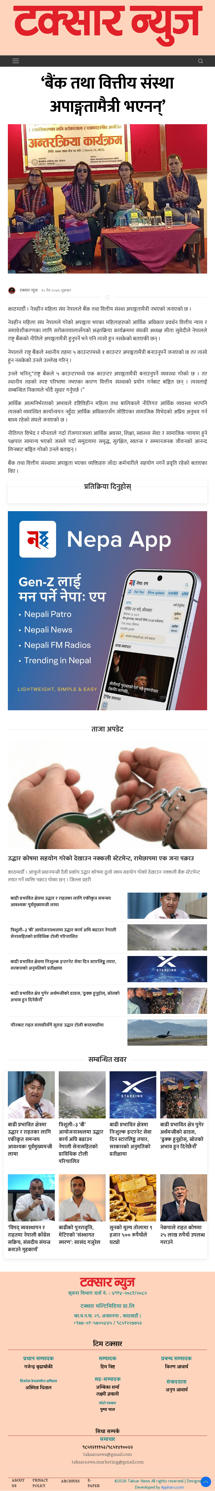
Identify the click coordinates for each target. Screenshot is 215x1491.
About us (18, 1483)
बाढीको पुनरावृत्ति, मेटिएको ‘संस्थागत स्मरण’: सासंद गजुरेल (79, 1235)
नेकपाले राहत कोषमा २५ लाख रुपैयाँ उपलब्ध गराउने (182, 1235)
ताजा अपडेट (107, 729)
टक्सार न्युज (28, 290)
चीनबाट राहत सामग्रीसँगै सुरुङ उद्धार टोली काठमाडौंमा (57, 1025)
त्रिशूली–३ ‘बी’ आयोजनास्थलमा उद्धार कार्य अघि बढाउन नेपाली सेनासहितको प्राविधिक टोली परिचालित (63, 933)
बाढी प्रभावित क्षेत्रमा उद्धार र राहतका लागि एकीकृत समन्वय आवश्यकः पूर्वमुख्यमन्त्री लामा (60, 901)
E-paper (94, 1483)
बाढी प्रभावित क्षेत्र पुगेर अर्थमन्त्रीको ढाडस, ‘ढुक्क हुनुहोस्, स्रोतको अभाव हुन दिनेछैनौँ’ (65, 997)
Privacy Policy (40, 1483)
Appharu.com (172, 1487)
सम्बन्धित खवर (107, 1060)
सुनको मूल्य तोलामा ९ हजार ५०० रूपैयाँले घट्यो (131, 1235)
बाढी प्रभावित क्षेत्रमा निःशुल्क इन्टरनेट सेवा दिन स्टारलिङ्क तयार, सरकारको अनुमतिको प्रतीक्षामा (63, 965)
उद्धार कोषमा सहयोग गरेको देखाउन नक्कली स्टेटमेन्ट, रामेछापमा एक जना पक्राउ (101, 858)
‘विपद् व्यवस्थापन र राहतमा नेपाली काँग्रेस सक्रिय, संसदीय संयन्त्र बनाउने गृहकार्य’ (29, 1238)
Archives (70, 1481)
